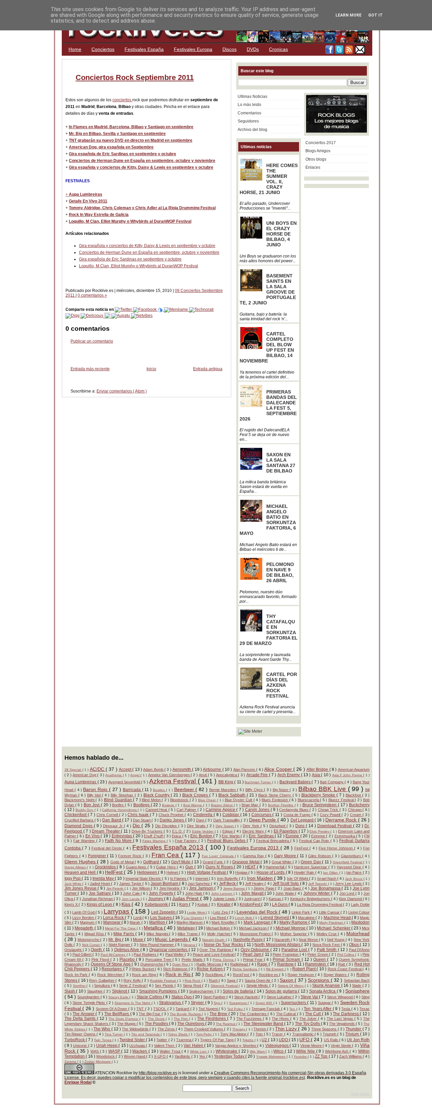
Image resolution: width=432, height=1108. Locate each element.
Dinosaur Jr (113, 826)
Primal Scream (287, 959)
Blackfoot (354, 795)
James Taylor (130, 884)
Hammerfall (276, 867)
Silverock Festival (225, 986)
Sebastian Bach (357, 980)
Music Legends (172, 939)
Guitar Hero (166, 867)
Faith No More (119, 840)
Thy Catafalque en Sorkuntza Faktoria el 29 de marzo (269, 630)
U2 (265, 1039)
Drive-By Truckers (148, 831)
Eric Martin (231, 836)
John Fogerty (161, 893)
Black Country (157, 795)
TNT (140, 1009)
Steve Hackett (246, 997)
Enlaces (312, 167)
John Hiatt (194, 893)
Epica (177, 836)
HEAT (251, 867)
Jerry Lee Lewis (349, 884)
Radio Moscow (209, 964)
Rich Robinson (176, 969)
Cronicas (278, 49)
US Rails (331, 1040)
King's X (71, 904)
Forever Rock (130, 856)
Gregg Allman (75, 867)
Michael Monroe (291, 928)
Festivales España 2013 (169, 847)
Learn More (348, 15)
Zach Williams (351, 1056)
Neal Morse (309, 940)
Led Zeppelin (164, 912)
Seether (80, 986)
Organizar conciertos (169, 949)
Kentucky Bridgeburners (310, 899)
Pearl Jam (253, 954)
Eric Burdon (201, 836)
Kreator (224, 904)
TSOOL (160, 1009)
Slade (357, 985)
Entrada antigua (207, 369)
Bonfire (118, 805)
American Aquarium (354, 769)
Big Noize (281, 790)
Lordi (137, 918)
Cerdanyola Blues (294, 810)
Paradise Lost (294, 949)
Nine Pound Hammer (157, 945)
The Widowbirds (135, 1029)
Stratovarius (170, 1002)
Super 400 (264, 1003)
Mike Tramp (188, 934)
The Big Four (150, 1014)
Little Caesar (330, 912)
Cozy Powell (331, 815)
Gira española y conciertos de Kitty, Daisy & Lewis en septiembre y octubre (141, 167)
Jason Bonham (165, 883)
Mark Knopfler (224, 922)
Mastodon (360, 922)
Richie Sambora (246, 969)
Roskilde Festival (163, 980)
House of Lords (271, 872)
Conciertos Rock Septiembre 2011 (135, 77)
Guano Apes (136, 867)
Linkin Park (301, 912)
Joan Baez (293, 888)
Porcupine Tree (158, 959)
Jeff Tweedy (318, 884)
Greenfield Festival (348, 862)
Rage (262, 964)
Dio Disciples (166, 826)
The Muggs (127, 1024)
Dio (137, 825)
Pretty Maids (193, 959)
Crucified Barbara (79, 820)
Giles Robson (320, 856)
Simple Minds (257, 985)
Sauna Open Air (258, 980)
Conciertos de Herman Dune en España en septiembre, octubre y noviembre (142, 160)
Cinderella (203, 814)
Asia (316, 775)
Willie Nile (306, 1051)
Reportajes (112, 969)
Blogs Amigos (317, 150)
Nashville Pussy (248, 939)
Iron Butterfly (228, 878)
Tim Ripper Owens (80, 1034)
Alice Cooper (278, 769)
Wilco (279, 1051)
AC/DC (98, 769)
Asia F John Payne (347, 775)
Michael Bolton (218, 928)
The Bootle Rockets (186, 1014)
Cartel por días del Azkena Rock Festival (281, 685)
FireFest (301, 848)
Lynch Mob (244, 918)
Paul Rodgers (145, 954)
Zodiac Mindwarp (98, 1061)
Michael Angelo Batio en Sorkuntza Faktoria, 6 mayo (268, 520)
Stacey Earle (118, 997)
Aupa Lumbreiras (81, 782)
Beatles (159, 790)
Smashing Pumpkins (158, 991)
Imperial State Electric (144, 878)
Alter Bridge (317, 769)
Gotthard (151, 862)
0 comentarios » (92, 295)
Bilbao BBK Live (323, 788)
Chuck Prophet (172, 815)
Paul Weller (175, 954)
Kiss (127, 904)
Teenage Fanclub (266, 1009)
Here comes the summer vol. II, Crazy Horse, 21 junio (269, 179)
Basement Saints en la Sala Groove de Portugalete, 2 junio (268, 289)
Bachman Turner (258, 782)
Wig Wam (258, 1051)
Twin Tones (103, 1040)
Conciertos (102, 49)
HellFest (114, 872)
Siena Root (192, 985)
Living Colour (359, 912)
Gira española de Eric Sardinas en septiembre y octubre (122, 154)
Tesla (346, 1009)
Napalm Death (214, 940)
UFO (305, 1039)
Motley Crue (327, 934)
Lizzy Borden (83, 918)
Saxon (287, 980)
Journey (156, 898)
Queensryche (152, 964)
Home (75, 49)
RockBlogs (214, 975)
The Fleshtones (212, 1018)
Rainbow (286, 964)
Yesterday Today (229, 1056)
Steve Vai (310, 997)
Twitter (162, 1040)
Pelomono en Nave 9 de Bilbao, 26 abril (280, 572)
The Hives (281, 1019)
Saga (231, 980)
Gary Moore (285, 856)
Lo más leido (249, 104)
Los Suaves (161, 917)
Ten (292, 1009)
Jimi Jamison (201, 888)
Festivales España (144, 49)
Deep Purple (263, 819)
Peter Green (318, 954)
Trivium (352, 1034)
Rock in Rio (178, 974)
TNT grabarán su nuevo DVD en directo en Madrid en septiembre (130, 140)
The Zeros (167, 1029)
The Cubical (286, 1014)
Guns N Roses (220, 867)
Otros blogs (315, 159)
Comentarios (249, 113)
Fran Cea (166, 855)
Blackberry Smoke (318, 795)
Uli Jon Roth (358, 1039)
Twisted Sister (132, 1039)
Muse (138, 939)
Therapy (239, 1029)
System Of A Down (112, 1009)
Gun (189, 867)
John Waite (285, 893)
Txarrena (184, 1040)
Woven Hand (135, 1056)
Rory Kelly (133, 980)
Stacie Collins (150, 997)
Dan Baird (112, 820)
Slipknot (120, 991)
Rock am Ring (144, 975)
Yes (202, 1056)
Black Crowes (195, 795)
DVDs (253, 49)
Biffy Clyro (254, 790)
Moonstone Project (256, 934)
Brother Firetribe (281, 805)
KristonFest (250, 904)
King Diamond (350, 899)
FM (367, 836)
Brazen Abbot (222, 805)
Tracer (278, 1034)
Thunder (354, 1029)
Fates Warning (154, 841)
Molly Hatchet (219, 934)
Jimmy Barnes (234, 888)
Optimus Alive (127, 949)
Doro (300, 825)
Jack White (73, 884)
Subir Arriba (360, 1094)
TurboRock (75, 1039)
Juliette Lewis (224, 899)
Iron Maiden (260, 878)
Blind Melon (152, 800)
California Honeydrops (120, 810)
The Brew (219, 1013)
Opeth (97, 949)
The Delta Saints (80, 1018)
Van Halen (194, 1045)
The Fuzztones (249, 1019)
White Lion (199, 1051)
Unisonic (80, 1046)
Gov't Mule (181, 862)
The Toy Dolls (308, 1023)
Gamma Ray (254, 856)
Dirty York (252, 826)
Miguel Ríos (94, 934)
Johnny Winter (317, 893)
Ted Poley (235, 1009)
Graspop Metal (246, 862)
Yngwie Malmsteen (271, 1056)
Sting (365, 997)
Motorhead (358, 933)
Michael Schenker (334, 928)
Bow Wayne (193, 805)
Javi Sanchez (199, 884)
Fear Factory (186, 841)
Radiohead (239, 964)
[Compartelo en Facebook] (145, 309)
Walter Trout (170, 1051)
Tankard (183, 1009)
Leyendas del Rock (258, 912)
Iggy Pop (73, 878)
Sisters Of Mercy (291, 986)
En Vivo (93, 836)
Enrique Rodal (77, 1082)
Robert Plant (304, 969)
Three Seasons (324, 1029)
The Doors (157, 1019)
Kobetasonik (157, 904)
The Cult (313, 1013)
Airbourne (212, 769)
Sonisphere (357, 991)
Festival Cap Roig (314, 841)
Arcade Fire (257, 775)
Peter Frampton (286, 954)
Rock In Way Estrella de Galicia (99, 214)
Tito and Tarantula (146, 1034)
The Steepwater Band (263, 1023)
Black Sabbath (232, 795)
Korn (184, 904)
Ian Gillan (331, 872)
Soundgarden (88, 997)
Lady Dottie (360, 904)
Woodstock (106, 1056)
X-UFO (160, 1056)
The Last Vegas (340, 1019)
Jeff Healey (255, 884)
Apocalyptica (227, 775)
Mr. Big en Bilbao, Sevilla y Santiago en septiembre (117, 133)
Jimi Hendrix (170, 888)
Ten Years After (318, 1008)
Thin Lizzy (286, 1028)
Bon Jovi (92, 805)
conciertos (122, 100)
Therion (260, 1029)
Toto (259, 1034)
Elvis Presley (319, 831)
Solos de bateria (238, 991)
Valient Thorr (165, 1046)
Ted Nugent (208, 1009)
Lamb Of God (84, 912)
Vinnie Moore (311, 1046)
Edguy (228, 831)
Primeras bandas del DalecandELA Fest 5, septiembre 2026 (268, 405)
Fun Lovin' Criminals (218, 856)
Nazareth (282, 940)
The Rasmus (226, 1024)
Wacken (140, 1051)
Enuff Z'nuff (154, 836)
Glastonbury (351, 856)
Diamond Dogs (79, 825)
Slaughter (95, 991)
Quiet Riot (180, 964)
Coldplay (231, 814)
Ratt (342, 964)
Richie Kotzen (210, 969)
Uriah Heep (107, 1045)
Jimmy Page (264, 888)
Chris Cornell (108, 815)
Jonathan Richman (98, 899)
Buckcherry (359, 805)
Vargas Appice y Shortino (236, 1046)
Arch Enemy (289, 775)
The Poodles (157, 1023)
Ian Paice (354, 872)
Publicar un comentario (92, 341)
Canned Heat (156, 810)
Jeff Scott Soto (286, 883)
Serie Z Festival (132, 985)
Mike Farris (124, 933)
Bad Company (332, 782)
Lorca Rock (114, 917)
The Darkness (346, 1013)
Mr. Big (115, 939)
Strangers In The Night (133, 1003)
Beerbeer (185, 789)
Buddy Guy (85, 810)
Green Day (311, 862)
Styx (217, 1003)
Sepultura (102, 985)
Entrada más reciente (90, 369)
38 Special (73, 770)
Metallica (154, 927)
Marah (135, 922)
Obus (354, 944)
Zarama (70, 1061)
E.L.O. (178, 831)
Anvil (203, 775)
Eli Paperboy (286, 831)
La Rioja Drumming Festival (320, 904)
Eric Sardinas (262, 836)
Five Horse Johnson (336, 848)
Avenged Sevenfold (124, 782)
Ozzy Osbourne (255, 949)
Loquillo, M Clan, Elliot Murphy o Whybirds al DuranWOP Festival (130, 221)
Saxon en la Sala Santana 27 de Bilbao (280, 463)
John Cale (132, 893)
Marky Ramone (293, 922)
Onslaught (73, 950)
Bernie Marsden (223, 790)
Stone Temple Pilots (89, 1003)
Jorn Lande (131, 899)
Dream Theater (106, 831)
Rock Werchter (110, 975)
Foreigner (97, 856)
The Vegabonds (342, 1024)
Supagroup (238, 1003)
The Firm (181, 1019)
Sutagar (325, 1003)
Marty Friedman (331, 922)
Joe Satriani (100, 893)
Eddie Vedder (203, 831)
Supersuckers (294, 1002)
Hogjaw (241, 872)
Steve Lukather (280, 997)
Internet (202, 878)
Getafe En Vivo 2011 (88, 201)
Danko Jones (172, 820)
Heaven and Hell (80, 872)
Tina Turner (114, 1034)
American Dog (85, 775)
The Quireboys (191, 1023)
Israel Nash (327, 878)
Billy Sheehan (122, 795)
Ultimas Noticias (252, 96)
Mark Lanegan (257, 922)
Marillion (157, 922)
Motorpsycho (89, 940)
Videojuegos (277, 1045)
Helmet (172, 872)
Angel (135, 775)
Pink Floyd (100, 959)
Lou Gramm (193, 918)
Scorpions (319, 980)
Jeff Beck (228, 883)
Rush (214, 980)
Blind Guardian (118, 800)
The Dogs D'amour (123, 1019)
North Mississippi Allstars (277, 944)
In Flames (178, 878)
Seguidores (248, 121)
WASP (115, 1051)
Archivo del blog (252, 129)
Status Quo (182, 997)
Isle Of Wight (298, 878)
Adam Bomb (153, 769)
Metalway (186, 928)
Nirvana (189, 945)
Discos (229, 49)
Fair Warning (84, 841)
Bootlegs (142, 805)
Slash (70, 991)
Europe (293, 836)
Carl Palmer (187, 810)
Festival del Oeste (107, 848)
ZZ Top (321, 1056)
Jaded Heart (100, 884)
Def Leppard (303, 820)
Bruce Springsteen (320, 805)
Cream (356, 815)
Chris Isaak (139, 814)
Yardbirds (182, 1056)
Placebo (127, 959)
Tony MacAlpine (234, 1034)
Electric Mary (253, 831)
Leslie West (196, 912)
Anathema (114, 775)
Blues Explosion (275, 800)
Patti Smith (327, 949)
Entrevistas (122, 836)
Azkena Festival (173, 781)
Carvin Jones (258, 809)
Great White (282, 862)
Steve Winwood (340, 997)
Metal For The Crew (121, 928)
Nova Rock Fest (327, 945)
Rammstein (316, 964)
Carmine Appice (221, 809)
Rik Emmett (275, 969)
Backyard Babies (295, 782)
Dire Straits (197, 826)
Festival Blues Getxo (227, 840)
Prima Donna (224, 960)
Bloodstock (180, 800)
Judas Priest (186, 898)
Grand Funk (213, 862)
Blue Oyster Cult (239, 800)
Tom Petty (204, 1034)
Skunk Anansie (326, 985)
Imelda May (103, 878)
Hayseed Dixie (349, 867)
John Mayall (253, 893)
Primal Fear (253, 959)
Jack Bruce (354, 879)
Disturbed (278, 826)
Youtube (301, 1056)
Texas (364, 1009)
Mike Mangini (157, 934)
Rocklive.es (269, 975)
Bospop (169, 805)
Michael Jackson (253, 928)
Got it (375, 15)
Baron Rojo (96, 789)
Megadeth (84, 928)
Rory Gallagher (102, 980)
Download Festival (335, 825)
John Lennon (222, 893)
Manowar (112, 922)
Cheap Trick (329, 810)
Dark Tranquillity (227, 820)
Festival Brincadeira (273, 841)
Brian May (251, 805)
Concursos (262, 814)
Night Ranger (120, 945)
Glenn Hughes (80, 861)
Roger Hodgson (301, 975)
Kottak (203, 904)
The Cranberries (253, 1014)
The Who (102, 1029)
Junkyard (252, 899)
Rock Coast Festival (345, 969)
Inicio (151, 369)
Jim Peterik (115, 888)
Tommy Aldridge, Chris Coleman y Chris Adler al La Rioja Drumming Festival (142, 208)
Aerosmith (182, 769)
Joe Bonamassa (326, 888)
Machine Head (338, 917)
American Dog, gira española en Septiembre (111, 147)
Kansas (275, 899)
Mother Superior (294, 934)
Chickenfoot (76, 814)
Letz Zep (221, 912)
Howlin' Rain (304, 872)
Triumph (330, 1034)
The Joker (308, 1019)
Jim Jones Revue (81, 888)
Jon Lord (347, 893)
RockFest (241, 975)
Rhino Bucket (143, 969)
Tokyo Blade (178, 1034)
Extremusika (345, 836)
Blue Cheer (207, 800)
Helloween (147, 872)
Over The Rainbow (215, 950)
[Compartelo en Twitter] (124, 309)
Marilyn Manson (190, 922)
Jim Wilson (141, 888)
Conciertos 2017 (320, 142)
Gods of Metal (122, 862)
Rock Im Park (76, 975)
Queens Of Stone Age (111, 964)
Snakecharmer (201, 991)
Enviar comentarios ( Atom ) (122, 391)
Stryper (198, 1002)
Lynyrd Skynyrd (275, 917)
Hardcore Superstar (311, 867)
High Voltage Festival (207, 872)
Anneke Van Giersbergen (169, 775)
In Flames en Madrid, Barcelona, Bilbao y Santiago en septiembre (131, 127)
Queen (320, 959)
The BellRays (117, 1013)
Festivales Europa (193, 49)
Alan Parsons (244, 769)
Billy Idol (94, 795)
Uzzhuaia (137, 1046)
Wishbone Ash (337, 1051)
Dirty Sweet (225, 826)
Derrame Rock (341, 819)
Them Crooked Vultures (204, 1029)
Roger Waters (336, 975)
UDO (284, 1039)
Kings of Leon (100, 904)
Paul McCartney (114, 954)
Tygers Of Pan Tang (217, 1040)
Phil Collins (346, 954)
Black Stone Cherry (275, 795)
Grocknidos (106, 867)
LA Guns (280, 904)
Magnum (87, 922)
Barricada (132, 789)
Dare (200, 820)
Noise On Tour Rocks (224, 944)
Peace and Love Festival (214, 954)
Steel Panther (214, 997)
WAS (95, 1051)
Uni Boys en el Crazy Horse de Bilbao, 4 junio (281, 233)
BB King (226, 782)
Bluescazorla (309, 800)
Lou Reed (218, 918)
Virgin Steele (341, 1046)
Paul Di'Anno (359, 950)
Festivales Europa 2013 (253, 847)
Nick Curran (91, 945)
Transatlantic (303, 1034)
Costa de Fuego (298, 815)
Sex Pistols (164, 985)
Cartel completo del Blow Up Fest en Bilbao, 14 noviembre (267, 347)
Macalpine (307, 918)
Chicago (355, 810)
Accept (125, 769)
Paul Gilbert (83, 954)
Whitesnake (227, 1051)
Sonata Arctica (323, 991)
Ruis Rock (193, 980)
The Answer (84, 1013)
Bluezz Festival (341, 800)
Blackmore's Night (80, 800)
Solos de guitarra (281, 991)
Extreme (318, 836)
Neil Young (336, 940)
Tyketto (248, 1040)
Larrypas (117, 911)
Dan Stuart (142, 820)
